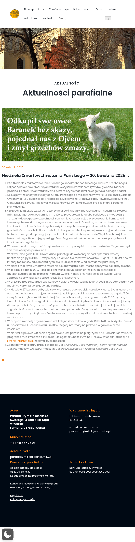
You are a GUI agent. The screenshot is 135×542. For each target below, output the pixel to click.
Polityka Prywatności (22, 499)
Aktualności (31, 18)
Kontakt (47, 18)
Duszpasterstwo (106, 9)
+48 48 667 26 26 (23, 443)
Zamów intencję (59, 9)
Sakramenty (80, 9)
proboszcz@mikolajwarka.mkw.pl (90, 431)
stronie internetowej (20, 341)
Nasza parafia (32, 9)
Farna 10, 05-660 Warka (27, 428)
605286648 (76, 420)
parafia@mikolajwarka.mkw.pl (31, 457)
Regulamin (16, 495)
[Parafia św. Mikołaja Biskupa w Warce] (14, 13)
